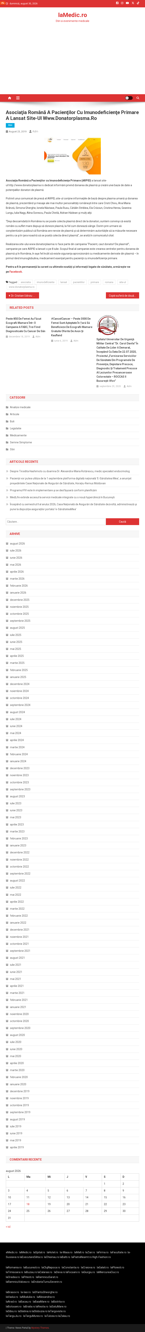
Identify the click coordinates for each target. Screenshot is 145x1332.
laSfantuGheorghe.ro (45, 1292)
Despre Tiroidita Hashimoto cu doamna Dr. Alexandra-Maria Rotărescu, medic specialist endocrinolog (70, 471)
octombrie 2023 (19, 782)
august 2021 (17, 957)
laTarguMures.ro (33, 1315)
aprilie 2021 (17, 985)
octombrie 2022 (19, 866)
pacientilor (79, 282)
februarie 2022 (19, 915)
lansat (63, 282)
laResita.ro (42, 1306)
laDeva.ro (59, 1272)
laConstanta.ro (70, 1267)
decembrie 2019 (19, 1091)
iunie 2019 (16, 1133)
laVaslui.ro (13, 1296)
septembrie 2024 (20, 704)
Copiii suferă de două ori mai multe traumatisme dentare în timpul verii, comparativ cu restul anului (124, 295)
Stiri (10, 125)
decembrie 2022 (19, 852)
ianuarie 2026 (18, 592)
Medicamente (18, 435)
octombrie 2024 (19, 698)
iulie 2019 (15, 1126)
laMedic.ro (72, 15)
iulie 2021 (15, 964)
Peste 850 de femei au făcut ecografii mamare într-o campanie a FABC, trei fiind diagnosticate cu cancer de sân (25, 325)
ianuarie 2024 (18, 761)
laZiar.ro (90, 1252)
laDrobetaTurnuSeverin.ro (46, 1281)
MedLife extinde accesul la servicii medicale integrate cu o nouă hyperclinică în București (62, 497)
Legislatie (15, 428)
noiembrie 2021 (19, 936)
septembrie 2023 (20, 789)
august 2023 (17, 796)
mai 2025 (15, 648)
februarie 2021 (19, 999)
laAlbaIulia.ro (27, 1296)
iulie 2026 (15, 550)
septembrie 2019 (20, 1112)
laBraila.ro (29, 1306)
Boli (12, 421)
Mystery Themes (40, 1328)
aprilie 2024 (17, 740)
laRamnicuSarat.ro (47, 1277)
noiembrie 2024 (19, 691)
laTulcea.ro (51, 1315)
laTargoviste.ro (57, 1311)
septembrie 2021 (20, 950)
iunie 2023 (16, 810)
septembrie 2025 (20, 620)
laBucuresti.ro (31, 1267)
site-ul (122, 282)
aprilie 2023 (17, 824)
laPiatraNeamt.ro (81, 1257)
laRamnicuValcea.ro (18, 1281)
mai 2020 (15, 1056)
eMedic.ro (12, 1252)
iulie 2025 (15, 634)
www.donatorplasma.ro (22, 286)
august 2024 (17, 712)
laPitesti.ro (28, 1277)
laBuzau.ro (31, 1272)
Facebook (15, 271)
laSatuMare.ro (57, 1306)
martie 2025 (17, 662)
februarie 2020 (19, 1077)
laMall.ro (79, 1252)
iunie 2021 (16, 971)
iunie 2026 (16, 557)
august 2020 (17, 1035)
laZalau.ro (64, 1315)
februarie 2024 (19, 754)
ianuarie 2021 (18, 1007)
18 (27, 1204)
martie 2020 (17, 1070)
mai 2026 (15, 564)
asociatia (26, 282)
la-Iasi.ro (26, 1292)
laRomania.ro (14, 1267)
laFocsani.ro (73, 1272)
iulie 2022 (15, 887)
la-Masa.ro (66, 1252)
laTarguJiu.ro (14, 1315)
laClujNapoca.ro (51, 1267)
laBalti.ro (65, 1257)
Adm (35, 131)
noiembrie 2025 (19, 606)
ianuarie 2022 (18, 922)
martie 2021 (17, 992)
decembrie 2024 (19, 684)
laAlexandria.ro (46, 1296)
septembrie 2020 (20, 1028)
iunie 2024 (16, 726)
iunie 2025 (16, 641)
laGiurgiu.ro (89, 1272)
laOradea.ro (13, 1277)
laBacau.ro (25, 1301)
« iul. (8, 1226)
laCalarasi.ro (45, 1272)
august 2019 (17, 1119)
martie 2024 (17, 747)
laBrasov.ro (12, 1292)
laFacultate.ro (118, 1252)
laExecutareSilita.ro (31, 1257)
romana (109, 282)
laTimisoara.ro (14, 1272)
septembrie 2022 (20, 873)
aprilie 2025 (17, 655)
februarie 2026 (19, 585)
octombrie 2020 (19, 1021)
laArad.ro (11, 1301)
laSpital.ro (39, 1252)
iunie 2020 (16, 1049)
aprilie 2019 (17, 1147)
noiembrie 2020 (19, 1014)
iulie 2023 (15, 803)
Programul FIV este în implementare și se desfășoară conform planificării (53, 490)
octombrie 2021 (19, 943)
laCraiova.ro (88, 1267)
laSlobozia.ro (39, 1311)
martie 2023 (17, 831)
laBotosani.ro (14, 1306)
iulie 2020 (15, 1042)
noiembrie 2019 (19, 1098)
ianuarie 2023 (18, 845)
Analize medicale (20, 407)
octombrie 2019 (19, 1105)
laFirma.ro (103, 1252)
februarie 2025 (19, 670)
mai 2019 (15, 1140)
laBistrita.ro (58, 1301)
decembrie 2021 (19, 929)
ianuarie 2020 (18, 1084)
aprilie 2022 (17, 901)
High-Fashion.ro (101, 1257)
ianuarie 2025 (18, 677)
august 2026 (17, 543)
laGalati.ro (103, 1267)
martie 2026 (17, 578)
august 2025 (17, 627)
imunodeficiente (45, 282)
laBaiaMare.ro (41, 1301)
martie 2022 (17, 908)
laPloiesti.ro (117, 1267)
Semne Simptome (21, 442)
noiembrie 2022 (19, 859)
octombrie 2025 (19, 613)
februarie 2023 (19, 838)
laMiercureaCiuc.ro (108, 1272)
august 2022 (17, 880)
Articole (14, 414)
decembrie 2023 (19, 768)
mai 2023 (15, 817)
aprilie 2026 (17, 571)
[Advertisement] (72, 65)
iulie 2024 (15, 719)
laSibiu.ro (11, 1311)
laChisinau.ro (51, 1257)
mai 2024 (15, 733)
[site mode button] (129, 98)
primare (95, 282)
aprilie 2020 (17, 1063)
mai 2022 (15, 894)
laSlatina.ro (24, 1311)
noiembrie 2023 (19, 775)
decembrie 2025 (19, 599)
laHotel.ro (52, 1252)
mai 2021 (15, 978)
